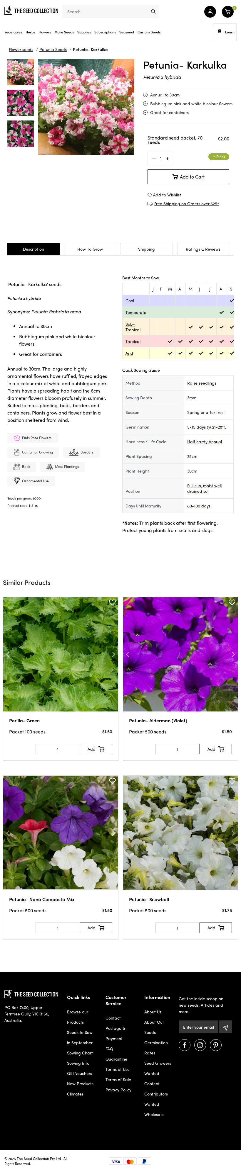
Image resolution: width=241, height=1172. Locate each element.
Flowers (45, 32)
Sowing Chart (80, 1053)
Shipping (146, 249)
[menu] (153, 11)
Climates (75, 1094)
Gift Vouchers (79, 1073)
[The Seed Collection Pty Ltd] (31, 9)
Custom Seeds (149, 32)
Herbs (30, 32)
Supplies (84, 32)
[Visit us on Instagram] (200, 1045)
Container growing (37, 452)
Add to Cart (192, 176)
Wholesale (154, 1114)
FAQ (109, 1049)
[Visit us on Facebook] (184, 1045)
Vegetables (13, 32)
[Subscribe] (225, 1026)
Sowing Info (78, 1063)
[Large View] (20, 72)
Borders (87, 452)
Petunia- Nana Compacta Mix (41, 899)
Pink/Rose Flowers (36, 437)
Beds (26, 466)
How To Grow (90, 249)
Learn (230, 32)
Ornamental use (35, 480)
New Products (80, 1083)
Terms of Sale (118, 1079)
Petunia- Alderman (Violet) (158, 720)
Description (33, 249)
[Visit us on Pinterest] (216, 1045)
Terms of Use (118, 1069)
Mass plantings (67, 466)
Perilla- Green (24, 720)
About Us (152, 1012)
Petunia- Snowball (149, 899)
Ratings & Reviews (203, 249)
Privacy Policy (118, 1090)
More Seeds (64, 32)
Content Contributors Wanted (156, 1094)
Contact (113, 1018)
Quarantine (116, 1059)
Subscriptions (105, 32)
